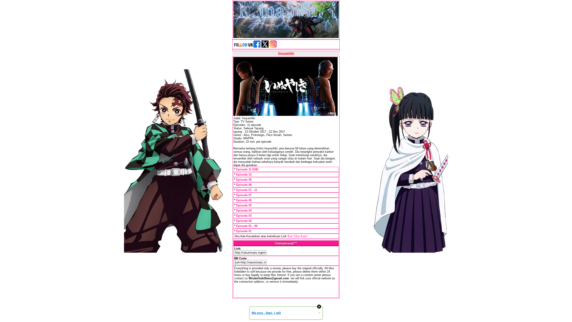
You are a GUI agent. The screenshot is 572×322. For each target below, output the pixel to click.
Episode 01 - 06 (246, 226)
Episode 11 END (247, 169)
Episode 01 (244, 231)
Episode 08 (244, 184)
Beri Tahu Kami (297, 236)
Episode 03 (244, 215)
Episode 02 (244, 220)
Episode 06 (244, 200)
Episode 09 (244, 179)
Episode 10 (244, 174)
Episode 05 (244, 205)
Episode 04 (244, 210)
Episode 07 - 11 (246, 190)
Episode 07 (244, 195)
